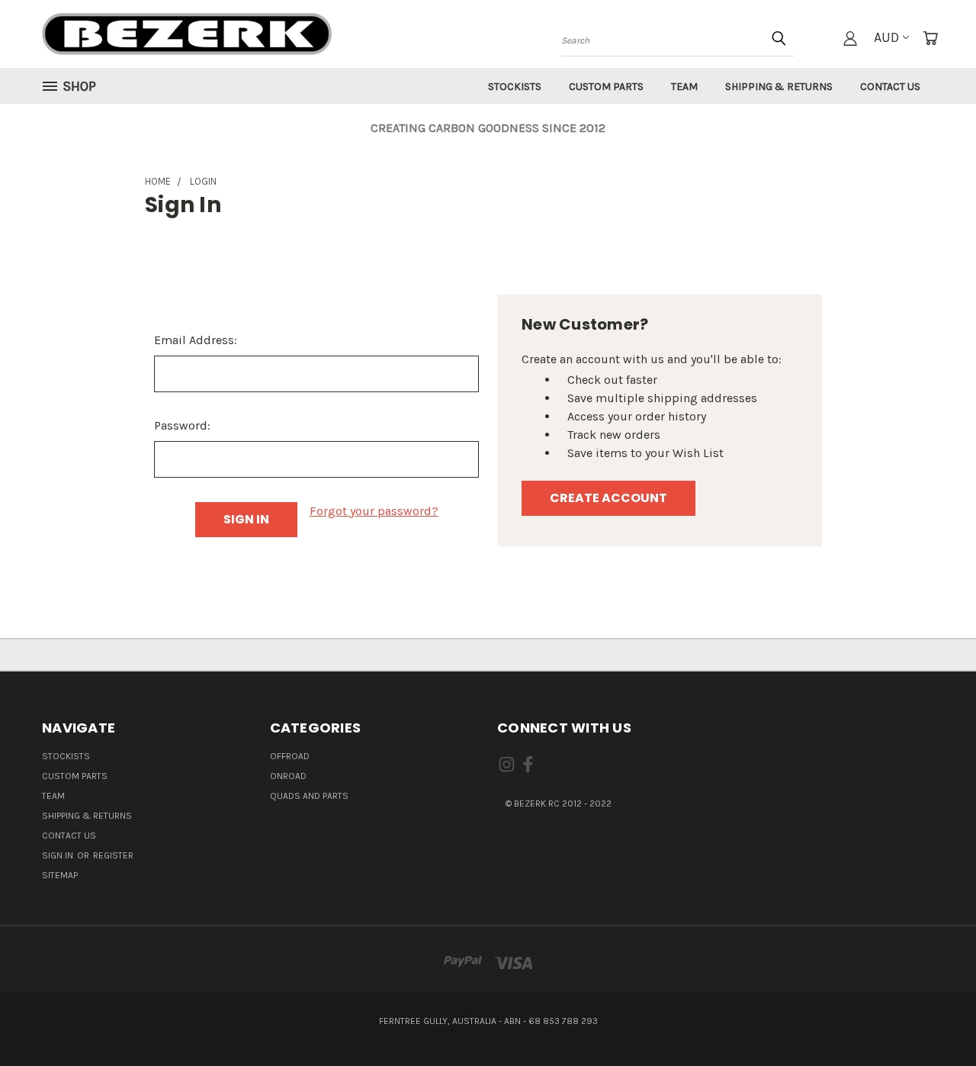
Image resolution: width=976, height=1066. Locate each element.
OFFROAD (290, 756)
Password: (182, 425)
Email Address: (195, 340)
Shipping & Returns (779, 86)
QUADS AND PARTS (309, 796)
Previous (933, 1018)
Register (113, 855)
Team (684, 86)
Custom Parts (606, 86)
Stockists (514, 86)
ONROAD (288, 776)
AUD (886, 37)
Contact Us (890, 86)
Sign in (58, 855)
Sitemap (60, 875)
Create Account (608, 498)
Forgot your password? (374, 511)
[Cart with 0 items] (930, 38)
